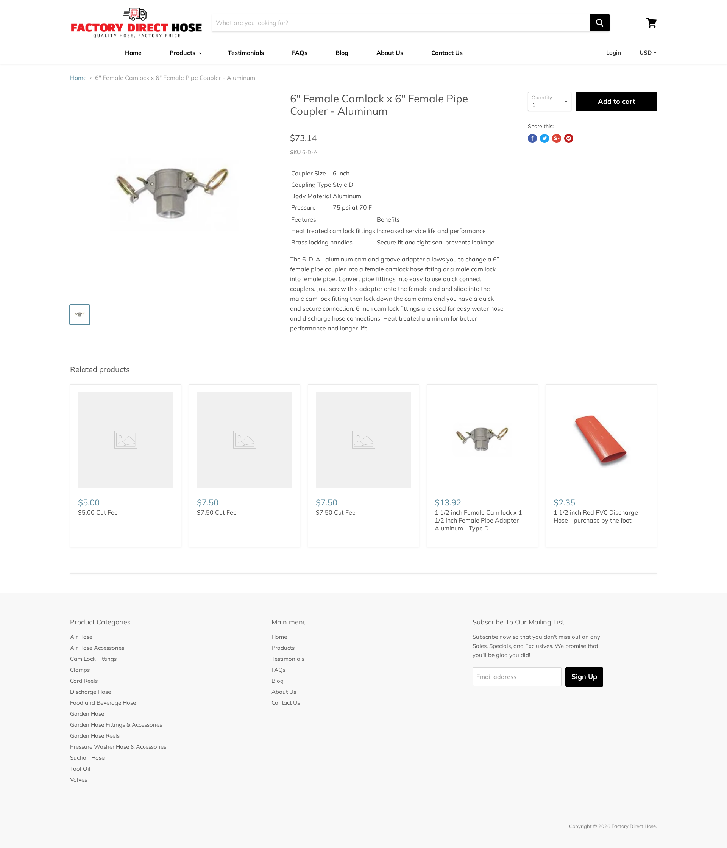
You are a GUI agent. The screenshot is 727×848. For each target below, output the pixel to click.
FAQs (299, 52)
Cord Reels (84, 680)
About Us (389, 52)
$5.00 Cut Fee (98, 512)
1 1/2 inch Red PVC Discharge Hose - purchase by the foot (596, 516)
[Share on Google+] (556, 138)
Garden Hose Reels (95, 735)
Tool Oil (80, 768)
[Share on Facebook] (532, 138)
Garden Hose (87, 713)
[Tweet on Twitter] (544, 138)
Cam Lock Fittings (93, 658)
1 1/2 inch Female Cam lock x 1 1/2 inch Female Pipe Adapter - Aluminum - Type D (479, 520)
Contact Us (447, 52)
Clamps (80, 669)
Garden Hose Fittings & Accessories (116, 724)
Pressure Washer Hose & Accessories (118, 746)
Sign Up (584, 676)
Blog (341, 52)
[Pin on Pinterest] (568, 138)
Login (613, 52)
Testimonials (246, 52)
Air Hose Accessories (97, 647)
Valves (78, 779)
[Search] (600, 22)
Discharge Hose (90, 691)
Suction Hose (87, 757)
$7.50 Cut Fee (217, 512)
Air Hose (81, 636)
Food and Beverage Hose (103, 702)
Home (133, 52)
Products (183, 52)
